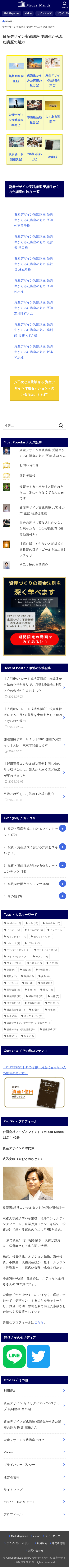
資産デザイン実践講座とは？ (24, 1439)
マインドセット (18, 956)
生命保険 (33, 1002)
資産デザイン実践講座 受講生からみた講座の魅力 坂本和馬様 (33, 351)
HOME (8, 21)
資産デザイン (33, 1016)
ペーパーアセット (18, 949)
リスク (42, 956)
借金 (27, 969)
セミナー (56, 929)
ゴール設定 (35, 929)
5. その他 (13, 896)
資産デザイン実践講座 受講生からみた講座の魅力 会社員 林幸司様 (33, 264)
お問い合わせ (29, 464)
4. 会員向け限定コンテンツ (26, 883)
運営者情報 (27, 475)
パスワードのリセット (19, 1501)
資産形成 (50, 1029)
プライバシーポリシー (19, 1464)
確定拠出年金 (16, 1009)
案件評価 (14, 996)
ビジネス (33, 943)
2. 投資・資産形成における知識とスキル (31, 850)
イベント (13, 929)
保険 (11, 969)
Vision (28, 13)
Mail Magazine (11, 13)
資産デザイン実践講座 (21, 1029)
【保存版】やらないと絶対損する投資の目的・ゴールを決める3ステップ (42, 549)
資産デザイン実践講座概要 (16, 120)
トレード (13, 943)
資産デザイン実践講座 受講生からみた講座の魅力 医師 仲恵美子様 (33, 220)
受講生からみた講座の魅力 (34, 80)
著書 (51, 157)
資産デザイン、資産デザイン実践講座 (29, 1022)
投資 (46, 982)
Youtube (14, 923)
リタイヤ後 (14, 962)
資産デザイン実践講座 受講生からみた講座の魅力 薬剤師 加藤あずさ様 (33, 330)
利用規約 (10, 1390)
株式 (48, 989)
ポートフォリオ (47, 949)
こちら (39, 1322)
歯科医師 (36, 996)
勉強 (12, 976)
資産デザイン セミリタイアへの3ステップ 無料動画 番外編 (32, 1406)
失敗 (45, 976)
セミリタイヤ (42, 936)
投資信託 (13, 989)
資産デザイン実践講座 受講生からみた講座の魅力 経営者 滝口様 (33, 242)
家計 (29, 982)
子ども (12, 982)
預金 (29, 1035)
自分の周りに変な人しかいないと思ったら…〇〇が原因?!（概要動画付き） (42, 528)
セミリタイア (16, 936)
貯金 (12, 1016)
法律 (55, 996)
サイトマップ (44, 13)
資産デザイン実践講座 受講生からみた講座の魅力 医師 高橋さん (32, 1424)
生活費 (53, 1002)
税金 (36, 1009)
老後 (52, 1009)
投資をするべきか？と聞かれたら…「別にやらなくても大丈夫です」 (42, 492)
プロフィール (13, 1514)
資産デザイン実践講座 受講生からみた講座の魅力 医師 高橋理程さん (33, 307)
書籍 (31, 989)
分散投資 (45, 969)
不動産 (36, 962)
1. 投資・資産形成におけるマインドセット (31, 831)
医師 (29, 976)
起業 (12, 1035)
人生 (53, 962)
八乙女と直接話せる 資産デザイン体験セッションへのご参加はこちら (34, 388)
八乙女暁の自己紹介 (34, 564)
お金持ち (53, 923)
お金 (33, 923)
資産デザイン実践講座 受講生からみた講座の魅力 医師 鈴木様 (33, 286)
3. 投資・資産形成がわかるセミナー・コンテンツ (31, 868)
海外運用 (13, 1002)
